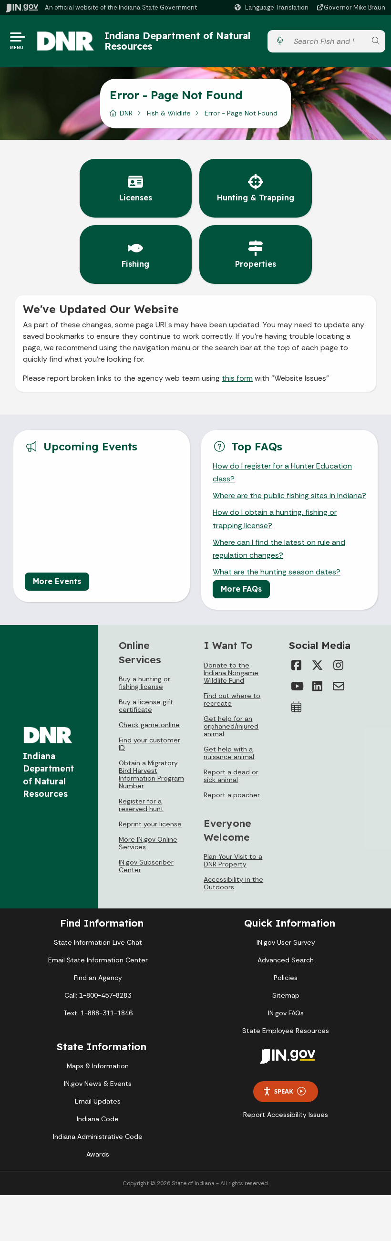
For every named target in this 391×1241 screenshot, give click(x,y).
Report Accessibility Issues (285, 1114)
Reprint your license (150, 824)
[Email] (338, 686)
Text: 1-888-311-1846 (98, 1013)
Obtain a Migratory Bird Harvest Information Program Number (151, 774)
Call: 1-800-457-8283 (97, 995)
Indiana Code (98, 1119)
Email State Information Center (98, 960)
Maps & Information (98, 1066)
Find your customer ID (149, 744)
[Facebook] (296, 665)
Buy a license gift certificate (146, 706)
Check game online (149, 724)
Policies (286, 977)
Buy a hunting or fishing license (144, 683)
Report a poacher (232, 795)
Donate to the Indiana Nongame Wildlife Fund (231, 673)
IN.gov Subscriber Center (146, 866)
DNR (126, 113)
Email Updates (98, 1101)
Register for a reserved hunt (141, 805)
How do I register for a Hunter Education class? (282, 472)
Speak (283, 1091)
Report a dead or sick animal (231, 776)
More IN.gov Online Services (148, 843)
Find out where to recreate (232, 699)
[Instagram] (338, 665)
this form (237, 378)
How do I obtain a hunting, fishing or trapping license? (275, 518)
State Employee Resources (285, 1030)
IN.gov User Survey (286, 942)
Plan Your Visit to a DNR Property (233, 860)
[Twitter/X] (317, 665)
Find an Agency (98, 977)
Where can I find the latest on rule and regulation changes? (279, 548)
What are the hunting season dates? (276, 572)
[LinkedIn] (317, 686)
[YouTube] (296, 686)
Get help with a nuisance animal (229, 753)
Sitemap (285, 995)
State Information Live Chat (98, 942)
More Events (57, 581)
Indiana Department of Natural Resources (177, 41)
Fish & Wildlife (169, 113)
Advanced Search (285, 960)
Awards (97, 1154)
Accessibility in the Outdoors (233, 883)
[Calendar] (296, 707)
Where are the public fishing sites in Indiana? (289, 495)
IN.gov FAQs (286, 1013)
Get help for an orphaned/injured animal (231, 726)
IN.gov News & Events (98, 1083)
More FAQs (241, 589)
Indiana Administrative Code (98, 1136)
